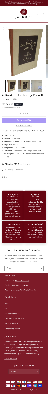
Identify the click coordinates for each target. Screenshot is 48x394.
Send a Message (22, 280)
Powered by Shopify (30, 390)
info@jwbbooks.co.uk (19, 285)
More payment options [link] (24, 125)
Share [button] (6, 177)
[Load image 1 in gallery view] (11, 86)
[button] (4, 14)
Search (7, 308)
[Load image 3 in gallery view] (36, 86)
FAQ (6, 303)
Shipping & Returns (11, 313)
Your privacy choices (12, 328)
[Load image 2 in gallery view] (24, 86)
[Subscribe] (41, 268)
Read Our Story (10, 358)
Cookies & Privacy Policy (14, 318)
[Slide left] (2, 86)
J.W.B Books (20, 390)
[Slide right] (45, 86)
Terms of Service (11, 323)
